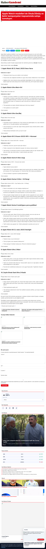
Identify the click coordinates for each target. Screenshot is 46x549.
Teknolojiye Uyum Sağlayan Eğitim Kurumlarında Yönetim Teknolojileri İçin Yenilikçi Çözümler (20, 474)
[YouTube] (13, 408)
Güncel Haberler (12, 6)
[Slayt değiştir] (20, 539)
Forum (27, 6)
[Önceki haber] (40, 416)
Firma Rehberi (20, 6)
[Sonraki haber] (42, 416)
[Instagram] (9, 408)
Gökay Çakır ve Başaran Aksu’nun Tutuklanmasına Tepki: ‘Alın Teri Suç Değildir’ (17, 471)
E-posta (3, 370)
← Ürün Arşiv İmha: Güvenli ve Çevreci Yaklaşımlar (10, 310)
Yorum (3, 354)
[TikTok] (16, 408)
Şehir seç (5, 397)
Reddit (23, 50)
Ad (2, 365)
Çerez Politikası (34, 6)
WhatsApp (18, 50)
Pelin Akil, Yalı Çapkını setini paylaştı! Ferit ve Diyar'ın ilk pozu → (32, 310)
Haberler (2, 10)
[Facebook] (3, 408)
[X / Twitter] (6, 408)
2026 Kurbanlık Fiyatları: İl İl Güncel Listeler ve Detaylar (13, 472)
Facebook (12, 50)
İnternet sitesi (4, 375)
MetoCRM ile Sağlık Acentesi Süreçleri (10, 470)
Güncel (6, 10)
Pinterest (27, 50)
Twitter (8, 50)
